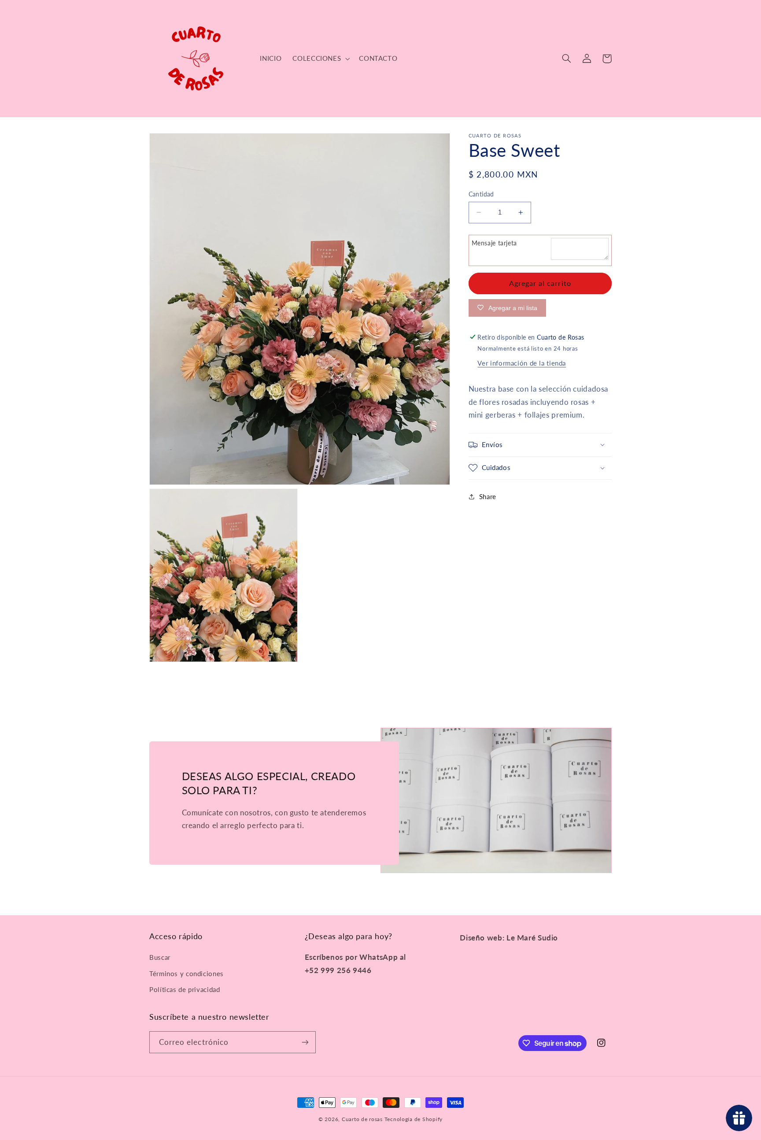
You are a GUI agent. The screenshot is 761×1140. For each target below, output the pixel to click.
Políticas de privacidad (184, 989)
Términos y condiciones (186, 973)
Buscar (159, 957)
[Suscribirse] (305, 1042)
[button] (320, 58)
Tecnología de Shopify (413, 1119)
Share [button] (487, 496)
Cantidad (481, 194)
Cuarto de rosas (362, 1119)
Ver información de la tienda (521, 363)
